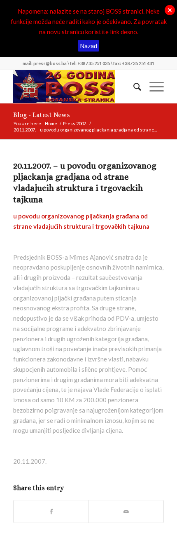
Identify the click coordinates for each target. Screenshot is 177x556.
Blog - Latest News (41, 115)
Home (51, 123)
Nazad (88, 45)
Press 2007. (75, 123)
